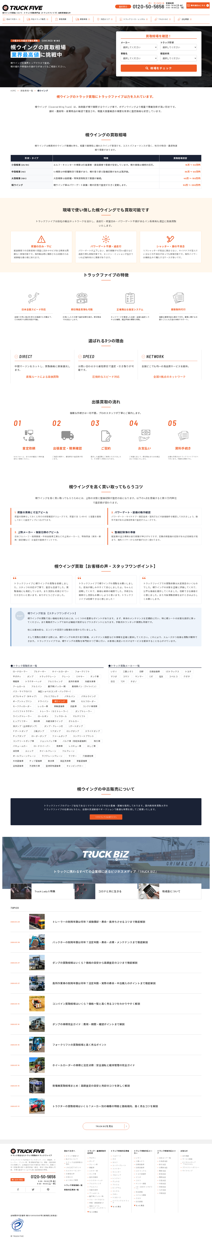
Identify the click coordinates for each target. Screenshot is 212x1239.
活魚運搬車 (18, 766)
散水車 (51, 761)
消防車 (16, 751)
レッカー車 (43, 706)
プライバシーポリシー (190, 1167)
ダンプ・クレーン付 (53, 726)
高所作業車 (73, 681)
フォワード (117, 1156)
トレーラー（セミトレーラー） (54, 711)
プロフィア (117, 1175)
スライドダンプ (92, 731)
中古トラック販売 (38, 19)
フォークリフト (82, 671)
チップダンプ (19, 736)
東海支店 (162, 1174)
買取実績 (62, 19)
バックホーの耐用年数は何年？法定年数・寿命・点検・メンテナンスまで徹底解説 (100, 942)
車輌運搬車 (59, 706)
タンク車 (94, 676)
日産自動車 (154, 671)
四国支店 (162, 1187)
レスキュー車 (75, 746)
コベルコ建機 (141, 1195)
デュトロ (116, 1181)
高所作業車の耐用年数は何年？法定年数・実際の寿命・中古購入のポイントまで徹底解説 (104, 983)
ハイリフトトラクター (23, 711)
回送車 (73, 706)
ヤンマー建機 (141, 1184)
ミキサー (80, 676)
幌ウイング (59, 701)
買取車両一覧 (26, 90)
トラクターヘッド (33, 681)
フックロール (60, 716)
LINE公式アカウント (73, 1167)
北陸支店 (162, 1180)
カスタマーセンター (73, 1171)
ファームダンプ (59, 736)
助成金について (171, 891)
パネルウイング (88, 696)
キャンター (117, 1172)
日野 (141, 671)
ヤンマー (139, 676)
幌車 (73, 701)
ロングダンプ (73, 731)
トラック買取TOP (72, 1156)
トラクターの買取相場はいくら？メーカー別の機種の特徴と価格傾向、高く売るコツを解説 (105, 1106)
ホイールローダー (60, 671)
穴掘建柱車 (88, 756)
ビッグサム (117, 1188)
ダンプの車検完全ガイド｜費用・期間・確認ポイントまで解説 (88, 1024)
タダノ (134, 681)
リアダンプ (55, 731)
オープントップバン (22, 701)
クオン (115, 1194)
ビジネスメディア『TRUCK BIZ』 (189, 1163)
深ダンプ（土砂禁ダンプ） (25, 726)
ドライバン (43, 701)
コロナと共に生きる (110, 891)
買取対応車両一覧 (71, 1190)
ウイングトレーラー (22, 716)
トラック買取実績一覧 (73, 1185)
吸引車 (97, 741)
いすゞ (114, 671)
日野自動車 (140, 1164)
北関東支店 (163, 1168)
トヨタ (188, 671)
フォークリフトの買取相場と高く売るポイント (79, 1044)
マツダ (114, 676)
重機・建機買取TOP (96, 1203)
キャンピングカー (75, 766)
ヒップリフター (20, 721)
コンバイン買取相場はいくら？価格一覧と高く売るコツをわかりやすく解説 (96, 1003)
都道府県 (164, 53)
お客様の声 (70, 1174)
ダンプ (30, 676)
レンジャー (117, 1178)
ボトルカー (74, 721)
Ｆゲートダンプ (20, 731)
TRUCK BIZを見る (104, 1126)
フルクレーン (68, 751)
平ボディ (17, 676)
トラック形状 (167, 42)
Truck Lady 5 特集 (45, 891)
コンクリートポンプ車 (23, 741)
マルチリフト (79, 716)
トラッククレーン (47, 676)
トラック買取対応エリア (166, 1152)
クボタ (186, 676)
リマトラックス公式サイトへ (106, 817)
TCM (123, 681)
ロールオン (43, 716)
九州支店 (162, 1190)
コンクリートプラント (83, 736)
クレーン (66, 676)
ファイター (117, 1169)
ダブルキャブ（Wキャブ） (25, 696)
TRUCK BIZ (163, 19)
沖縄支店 (162, 1193)
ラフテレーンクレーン (52, 756)
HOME (13, 90)
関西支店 (162, 1177)
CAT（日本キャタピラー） (144, 1188)
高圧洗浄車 (65, 761)
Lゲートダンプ (76, 726)
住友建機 (139, 1192)
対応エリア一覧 (165, 1158)
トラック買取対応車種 (120, 1151)
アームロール (19, 686)
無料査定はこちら (198, 5)
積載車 (16, 681)
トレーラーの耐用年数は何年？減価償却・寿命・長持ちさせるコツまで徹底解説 (98, 921)
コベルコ (173, 676)
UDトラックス (172, 671)
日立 (113, 681)
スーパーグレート (119, 1165)
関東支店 (162, 1171)
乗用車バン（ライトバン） (84, 686)
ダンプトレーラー (83, 711)
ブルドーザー (40, 671)
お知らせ (69, 1177)
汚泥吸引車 (34, 766)
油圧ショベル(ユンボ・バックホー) (54, 691)
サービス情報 (187, 1159)
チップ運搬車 (35, 761)
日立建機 (139, 1202)
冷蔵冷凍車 (90, 681)
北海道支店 (163, 1161)
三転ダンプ (39, 731)
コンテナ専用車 (90, 706)
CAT (151, 676)
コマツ (126, 676)
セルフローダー (88, 701)
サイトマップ (187, 1171)
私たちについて (72, 1159)
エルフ (115, 1162)
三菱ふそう (128, 671)
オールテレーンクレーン (24, 756)
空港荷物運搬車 (53, 766)
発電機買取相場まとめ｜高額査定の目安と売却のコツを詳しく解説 (91, 1085)
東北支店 (162, 1164)
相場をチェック (160, 68)
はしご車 (91, 746)
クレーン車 (93, 1164)
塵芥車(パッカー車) (57, 686)
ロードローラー (20, 671)
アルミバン (36, 686)
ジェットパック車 (48, 741)
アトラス (116, 1185)
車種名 (124, 53)
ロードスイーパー (42, 746)
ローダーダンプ (39, 736)
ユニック (29, 751)
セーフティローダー (22, 706)
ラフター (72, 756)
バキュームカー (20, 746)
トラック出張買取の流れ (74, 1163)
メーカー (125, 42)
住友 (161, 676)
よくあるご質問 (72, 1180)
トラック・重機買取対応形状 (96, 1152)
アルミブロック (51, 696)
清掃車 (59, 746)
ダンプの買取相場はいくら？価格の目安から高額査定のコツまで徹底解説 (95, 962)
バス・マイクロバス (22, 691)
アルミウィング (55, 681)
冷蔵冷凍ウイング (54, 721)
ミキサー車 (93, 1171)
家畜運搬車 (82, 761)
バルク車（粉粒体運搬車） (75, 741)
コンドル (116, 1191)
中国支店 (162, 1184)
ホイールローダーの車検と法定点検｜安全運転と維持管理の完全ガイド (93, 1065)
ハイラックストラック (121, 1202)
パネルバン (70, 696)
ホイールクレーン (48, 751)
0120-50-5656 (148, 6)
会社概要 (185, 19)
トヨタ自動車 (141, 1174)
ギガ (114, 1159)
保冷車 (37, 721)
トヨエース (117, 1197)
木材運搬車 (18, 761)
